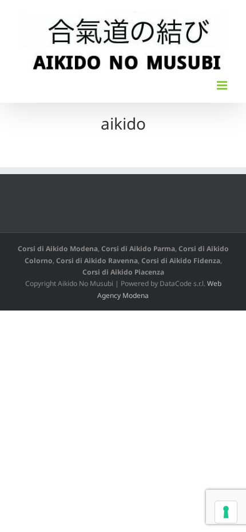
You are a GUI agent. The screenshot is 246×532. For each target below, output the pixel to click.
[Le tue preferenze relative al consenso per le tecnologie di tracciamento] (226, 512)
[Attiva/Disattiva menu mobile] (223, 85)
